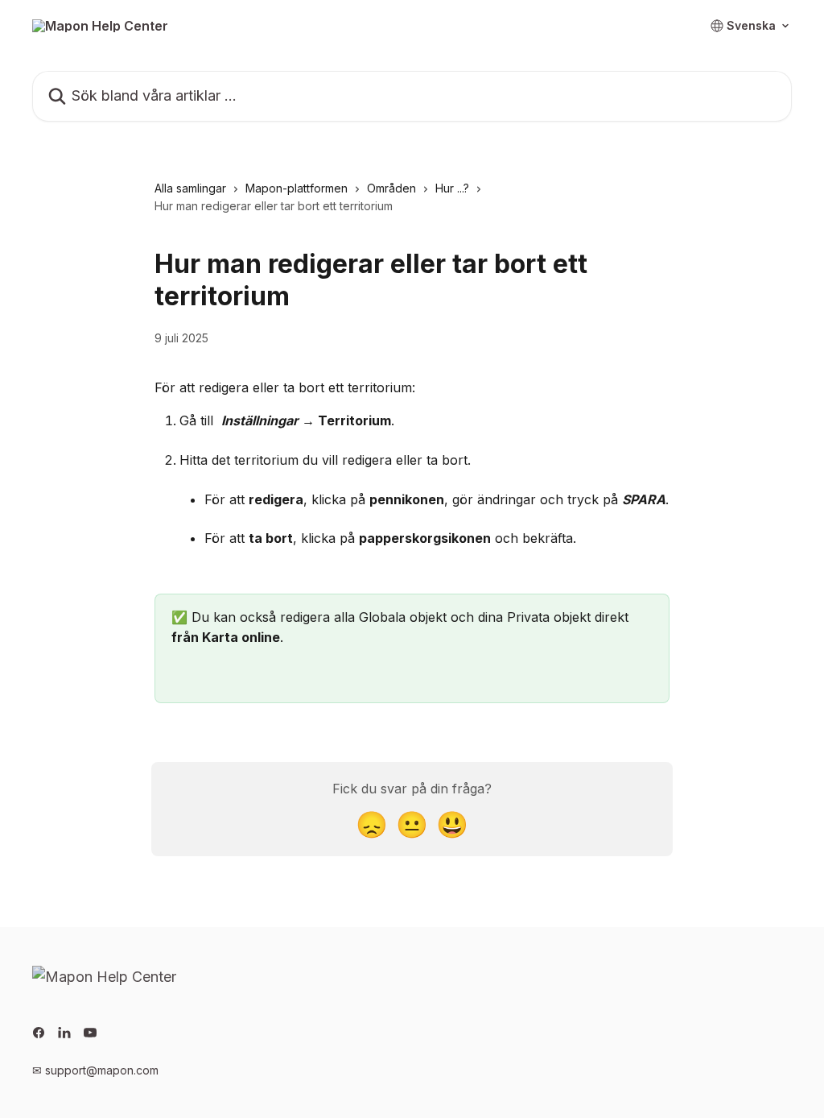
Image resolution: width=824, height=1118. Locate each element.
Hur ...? (452, 188)
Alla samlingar (190, 188)
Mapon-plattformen (296, 188)
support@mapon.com (102, 1070)
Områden (391, 188)
